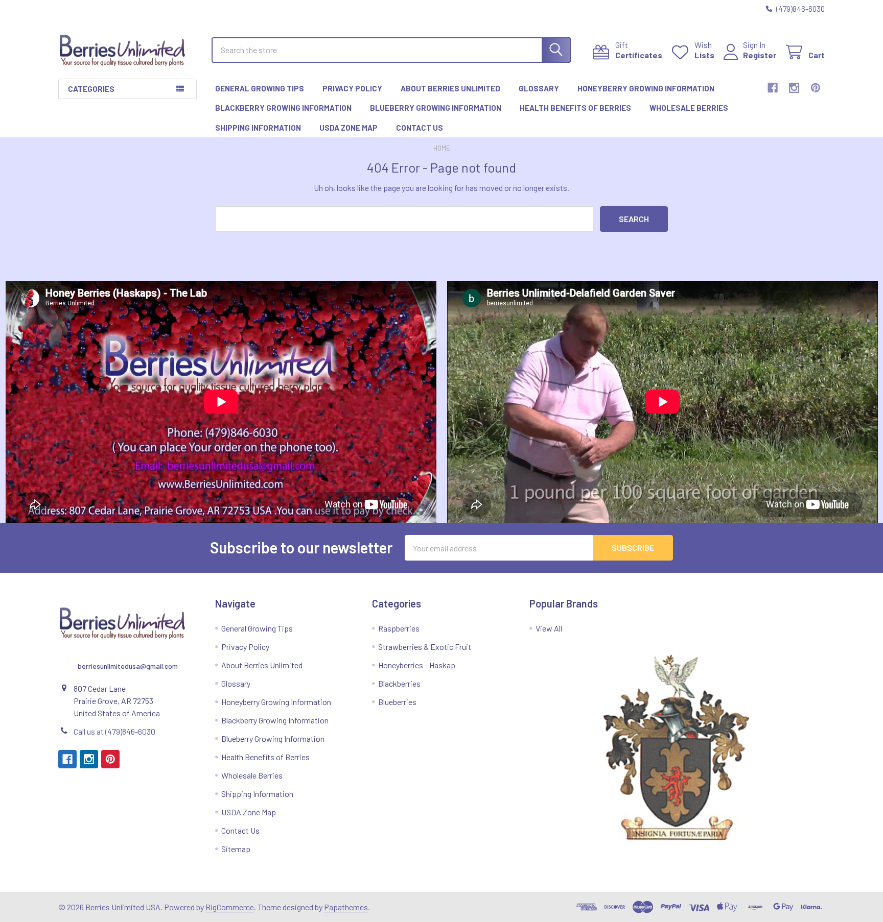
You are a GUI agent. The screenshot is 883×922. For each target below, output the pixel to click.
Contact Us (419, 127)
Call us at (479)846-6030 (114, 731)
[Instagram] (794, 88)
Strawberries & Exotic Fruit (424, 646)
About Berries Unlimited (450, 88)
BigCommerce (229, 907)
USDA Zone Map (348, 127)
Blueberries (397, 702)
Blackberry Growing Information (283, 107)
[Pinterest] (815, 88)
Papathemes (346, 907)
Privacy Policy (352, 88)
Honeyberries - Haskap (416, 665)
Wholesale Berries (688, 107)
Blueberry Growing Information (435, 107)
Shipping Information (258, 127)
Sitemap (235, 849)
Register (759, 55)
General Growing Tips (259, 88)
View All (549, 628)
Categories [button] (91, 88)
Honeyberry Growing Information (645, 88)
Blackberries (399, 683)
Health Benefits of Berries (575, 107)
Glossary (539, 88)
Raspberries (399, 628)
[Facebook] (772, 88)
